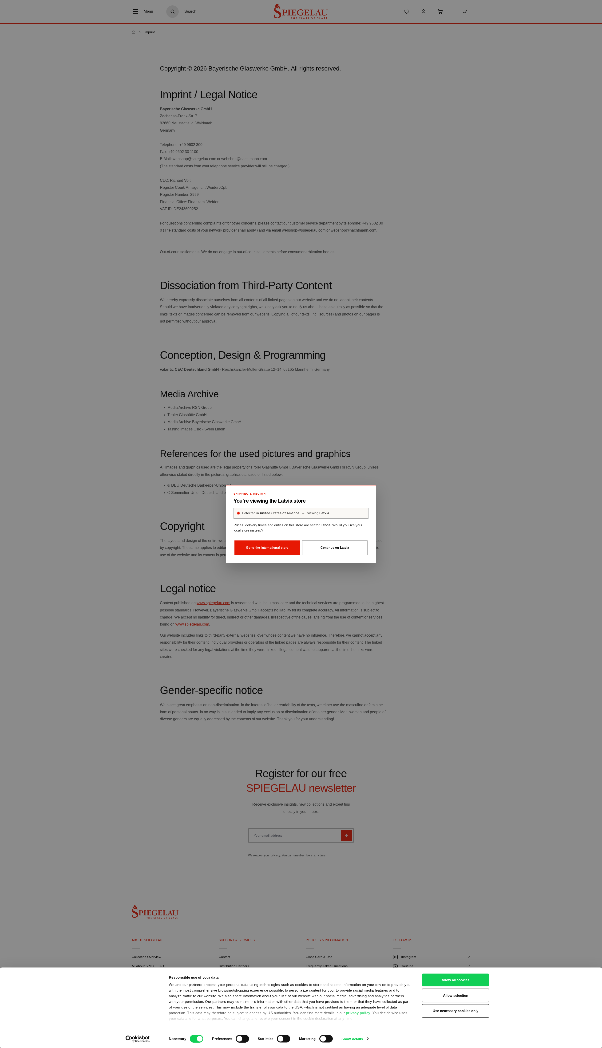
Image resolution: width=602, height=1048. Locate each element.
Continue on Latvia (335, 547)
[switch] (242, 1038)
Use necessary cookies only (455, 1011)
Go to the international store (267, 547)
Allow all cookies (455, 980)
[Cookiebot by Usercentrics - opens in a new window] (137, 1038)
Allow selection (455, 995)
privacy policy (358, 1013)
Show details (352, 1039)
